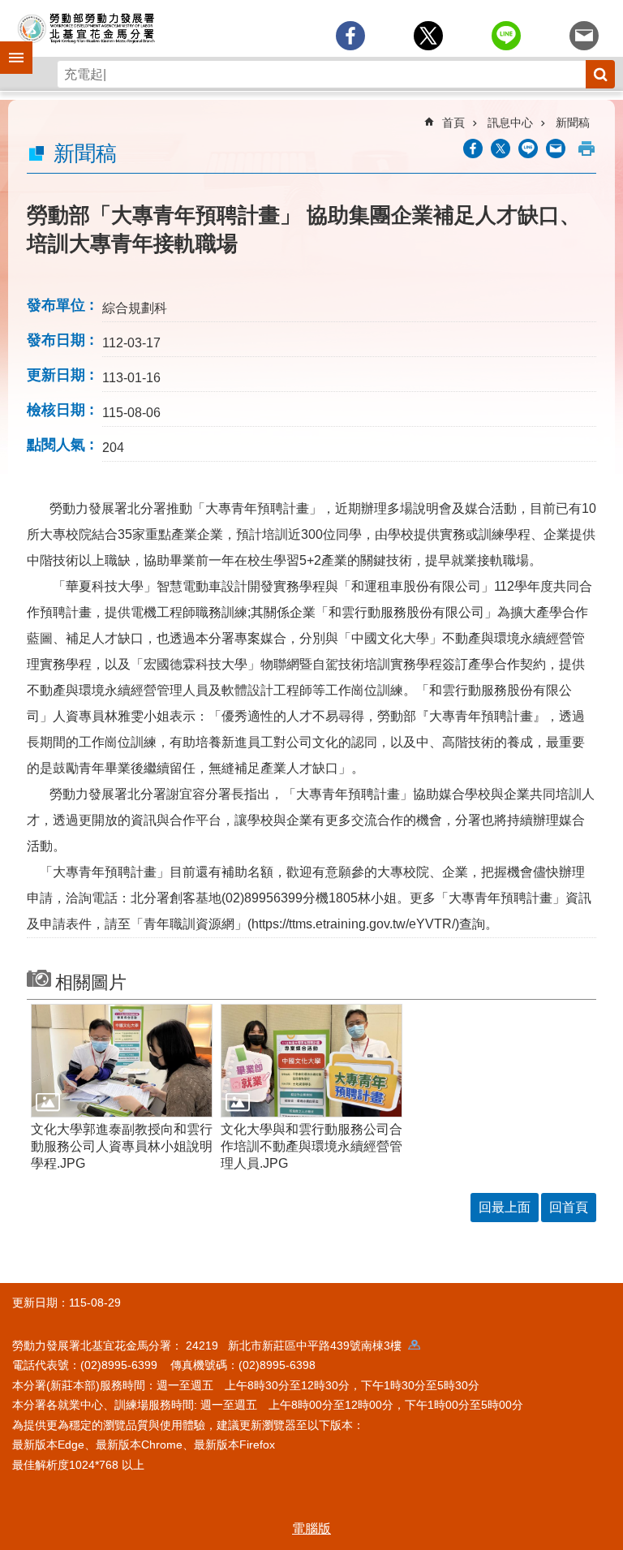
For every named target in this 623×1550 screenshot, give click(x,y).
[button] (122, 1060)
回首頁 (568, 1207)
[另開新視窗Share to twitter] (428, 35)
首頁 (453, 122)
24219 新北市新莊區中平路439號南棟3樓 (297, 1345)
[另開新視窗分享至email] (584, 35)
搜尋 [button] (600, 74)
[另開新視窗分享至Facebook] (350, 35)
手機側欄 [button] (9, 46)
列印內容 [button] (586, 148)
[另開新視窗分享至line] (506, 35)
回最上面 (505, 1207)
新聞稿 (573, 122)
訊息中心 (510, 122)
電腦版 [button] (311, 1528)
